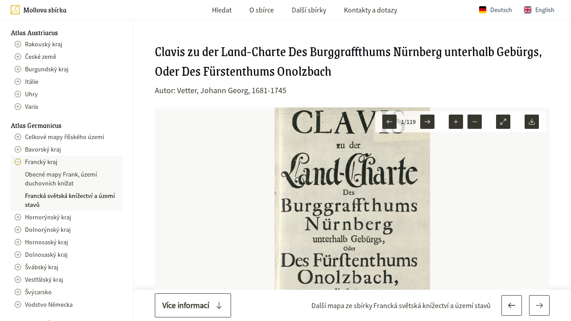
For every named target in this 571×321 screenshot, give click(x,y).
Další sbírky (309, 9)
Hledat (222, 9)
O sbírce (261, 9)
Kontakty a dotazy (370, 9)
